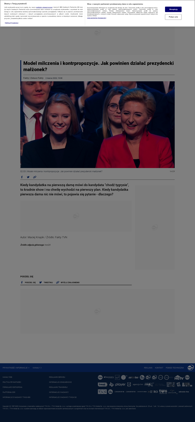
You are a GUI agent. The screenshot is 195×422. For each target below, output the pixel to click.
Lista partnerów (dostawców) (96, 18)
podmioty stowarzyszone (44, 7)
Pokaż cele (173, 17)
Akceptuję (173, 9)
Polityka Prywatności (11, 23)
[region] (97, 13)
